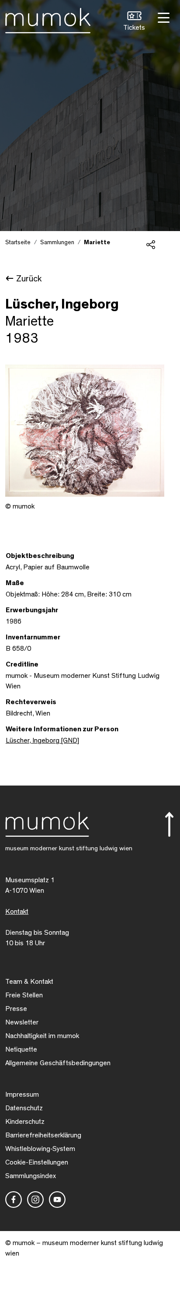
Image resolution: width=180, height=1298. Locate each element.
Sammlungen (57, 242)
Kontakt (16, 911)
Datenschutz (24, 1108)
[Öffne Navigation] (163, 17)
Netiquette (21, 1049)
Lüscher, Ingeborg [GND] (42, 740)
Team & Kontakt (29, 981)
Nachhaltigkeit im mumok (42, 1035)
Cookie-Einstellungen (36, 1162)
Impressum (22, 1094)
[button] (134, 22)
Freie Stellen (24, 995)
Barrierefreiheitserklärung (43, 1135)
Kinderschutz (25, 1121)
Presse (16, 1008)
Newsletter (21, 1022)
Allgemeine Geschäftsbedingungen (58, 1062)
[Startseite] (47, 18)
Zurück (29, 278)
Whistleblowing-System (40, 1148)
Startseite (18, 242)
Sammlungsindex (30, 1175)
